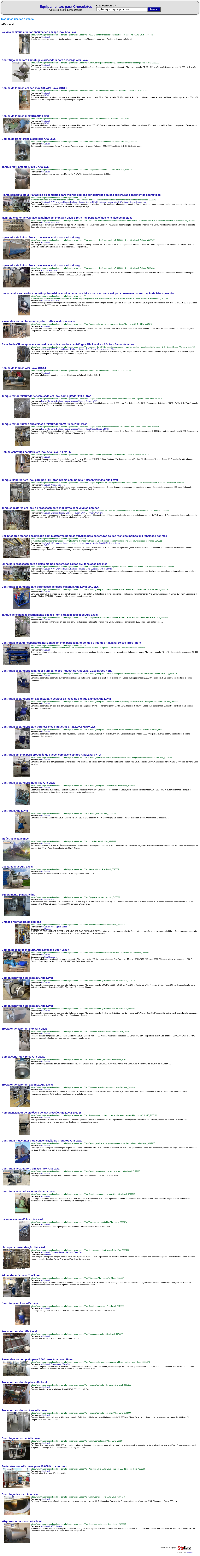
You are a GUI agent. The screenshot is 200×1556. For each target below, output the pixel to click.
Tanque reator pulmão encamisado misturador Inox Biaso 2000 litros (44, 424)
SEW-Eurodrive (50, 957)
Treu (144, 202)
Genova (88, 543)
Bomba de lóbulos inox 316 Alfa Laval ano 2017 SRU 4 (35, 949)
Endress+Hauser (77, 202)
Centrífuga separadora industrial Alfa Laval (28, 782)
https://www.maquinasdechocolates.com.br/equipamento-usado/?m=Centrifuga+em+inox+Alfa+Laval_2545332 (77, 1306)
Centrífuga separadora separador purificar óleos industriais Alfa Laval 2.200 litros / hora (57, 670)
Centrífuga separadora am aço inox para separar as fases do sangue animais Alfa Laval (56, 698)
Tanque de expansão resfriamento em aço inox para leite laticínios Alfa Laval (50, 614)
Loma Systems (92, 569)
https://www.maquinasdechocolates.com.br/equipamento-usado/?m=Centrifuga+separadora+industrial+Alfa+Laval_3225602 (83, 785)
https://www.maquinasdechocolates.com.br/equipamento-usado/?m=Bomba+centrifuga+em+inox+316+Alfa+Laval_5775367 (83, 1008)
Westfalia (66, 1364)
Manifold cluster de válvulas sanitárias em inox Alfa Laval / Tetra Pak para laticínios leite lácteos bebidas (67, 217)
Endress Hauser (62, 202)
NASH (95, 202)
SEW (46, 95)
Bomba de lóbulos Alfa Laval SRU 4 (24, 368)
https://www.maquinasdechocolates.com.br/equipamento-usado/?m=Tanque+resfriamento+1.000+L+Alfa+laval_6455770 (81, 169)
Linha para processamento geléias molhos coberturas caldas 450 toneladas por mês (54, 563)
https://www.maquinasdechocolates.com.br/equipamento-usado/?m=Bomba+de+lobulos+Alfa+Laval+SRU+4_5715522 (81, 371)
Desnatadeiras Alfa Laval (17, 866)
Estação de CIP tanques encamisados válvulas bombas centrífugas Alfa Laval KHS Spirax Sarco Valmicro (68, 344)
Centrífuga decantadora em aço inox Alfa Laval (31, 1168)
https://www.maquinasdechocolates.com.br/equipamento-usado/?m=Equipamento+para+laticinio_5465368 (75, 897)
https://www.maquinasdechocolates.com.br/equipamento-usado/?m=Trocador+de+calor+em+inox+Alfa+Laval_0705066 (81, 1413)
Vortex (114, 349)
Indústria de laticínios (15, 838)
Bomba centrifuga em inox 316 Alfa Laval (27, 977)
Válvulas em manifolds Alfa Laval (22, 1219)
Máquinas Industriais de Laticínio (22, 1521)
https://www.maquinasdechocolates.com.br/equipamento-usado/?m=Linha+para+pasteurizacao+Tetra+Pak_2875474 (80, 1250)
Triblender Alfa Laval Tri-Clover (21, 1275)
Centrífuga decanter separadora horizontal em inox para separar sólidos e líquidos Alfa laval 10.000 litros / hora (71, 642)
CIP (52, 543)
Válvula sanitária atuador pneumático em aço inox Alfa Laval (39, 32)
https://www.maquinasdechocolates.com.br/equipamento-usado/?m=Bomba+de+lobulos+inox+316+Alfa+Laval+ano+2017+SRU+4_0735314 (90, 952)
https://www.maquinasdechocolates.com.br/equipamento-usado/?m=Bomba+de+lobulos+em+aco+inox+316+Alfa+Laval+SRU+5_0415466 (89, 91)
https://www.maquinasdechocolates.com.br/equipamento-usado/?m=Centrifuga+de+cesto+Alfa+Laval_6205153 (78, 1497)
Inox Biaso (90, 429)
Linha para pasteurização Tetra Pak (24, 1247)
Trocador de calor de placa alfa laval (24, 1382)
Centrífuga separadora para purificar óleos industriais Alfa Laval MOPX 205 (49, 726)
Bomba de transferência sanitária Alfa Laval (29, 138)
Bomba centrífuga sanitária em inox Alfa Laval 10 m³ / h (36, 452)
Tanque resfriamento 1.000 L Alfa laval (25, 166)
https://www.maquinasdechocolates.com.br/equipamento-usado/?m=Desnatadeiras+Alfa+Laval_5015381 (75, 869)
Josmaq (59, 1526)
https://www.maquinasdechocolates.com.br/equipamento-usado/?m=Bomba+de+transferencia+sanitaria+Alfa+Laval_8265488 (84, 142)
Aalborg (44, 270)
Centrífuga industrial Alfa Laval (21, 1438)
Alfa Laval (45, 37)
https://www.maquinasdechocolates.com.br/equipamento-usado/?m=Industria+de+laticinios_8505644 (73, 841)
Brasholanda (56, 1364)
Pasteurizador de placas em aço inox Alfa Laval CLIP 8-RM (38, 321)
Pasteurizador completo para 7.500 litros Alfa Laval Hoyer (37, 1359)
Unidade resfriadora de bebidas (21, 921)
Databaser (189, 1553)
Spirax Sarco (135, 202)
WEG (46, 545)
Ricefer (110, 202)
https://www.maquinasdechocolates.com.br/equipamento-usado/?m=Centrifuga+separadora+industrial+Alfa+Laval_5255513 (83, 1194)
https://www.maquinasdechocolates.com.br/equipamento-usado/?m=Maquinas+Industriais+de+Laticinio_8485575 (78, 1524)
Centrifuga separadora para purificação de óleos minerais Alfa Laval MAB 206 (50, 586)
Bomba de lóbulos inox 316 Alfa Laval (25, 116)
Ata (52, 899)
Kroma (88, 202)
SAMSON (118, 202)
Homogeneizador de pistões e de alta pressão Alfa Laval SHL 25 (42, 1112)
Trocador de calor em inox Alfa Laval (24, 1028)
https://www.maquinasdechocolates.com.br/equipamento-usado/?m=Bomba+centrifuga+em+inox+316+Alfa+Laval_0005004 (83, 980)
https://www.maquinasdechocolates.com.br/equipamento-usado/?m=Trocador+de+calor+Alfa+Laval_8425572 (77, 1334)
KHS (87, 349)
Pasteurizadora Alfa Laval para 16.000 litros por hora (34, 1466)
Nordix (89, 401)
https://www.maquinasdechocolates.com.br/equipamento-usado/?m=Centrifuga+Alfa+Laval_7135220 (73, 813)
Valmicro (106, 349)
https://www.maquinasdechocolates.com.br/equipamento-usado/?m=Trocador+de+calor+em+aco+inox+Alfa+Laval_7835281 (83, 1087)
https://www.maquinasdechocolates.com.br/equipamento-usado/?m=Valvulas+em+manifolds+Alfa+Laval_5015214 (79, 1222)
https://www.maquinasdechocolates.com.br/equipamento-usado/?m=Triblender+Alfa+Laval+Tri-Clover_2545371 (78, 1278)
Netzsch (102, 202)
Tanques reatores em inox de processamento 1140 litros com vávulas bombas (50, 508)
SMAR (126, 202)
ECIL (43, 401)
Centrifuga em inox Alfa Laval (20, 1303)
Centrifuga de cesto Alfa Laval (20, 1494)
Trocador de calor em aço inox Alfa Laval (27, 1084)
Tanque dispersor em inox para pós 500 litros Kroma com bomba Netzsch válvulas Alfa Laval (60, 480)
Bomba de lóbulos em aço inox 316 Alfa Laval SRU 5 (34, 88)
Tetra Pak (55, 223)
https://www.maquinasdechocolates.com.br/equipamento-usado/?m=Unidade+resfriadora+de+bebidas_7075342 (78, 924)
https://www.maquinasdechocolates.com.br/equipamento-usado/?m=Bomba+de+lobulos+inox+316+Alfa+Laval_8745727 (81, 119)
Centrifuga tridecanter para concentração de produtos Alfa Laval (42, 1140)
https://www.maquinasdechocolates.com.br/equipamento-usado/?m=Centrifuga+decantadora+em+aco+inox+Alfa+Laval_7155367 (85, 1171)
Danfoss (47, 929)
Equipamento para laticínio (18, 894)
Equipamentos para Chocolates (66, 6)
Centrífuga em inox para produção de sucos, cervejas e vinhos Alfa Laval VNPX (51, 754)
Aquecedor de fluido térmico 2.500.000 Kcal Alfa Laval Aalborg (41, 237)
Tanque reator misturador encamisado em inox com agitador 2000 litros (46, 396)
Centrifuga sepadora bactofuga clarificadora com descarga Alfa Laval (45, 60)
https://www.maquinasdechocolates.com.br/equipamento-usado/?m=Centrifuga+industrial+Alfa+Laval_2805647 (77, 1441)
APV (52, 202)
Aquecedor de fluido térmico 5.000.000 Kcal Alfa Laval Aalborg (41, 265)
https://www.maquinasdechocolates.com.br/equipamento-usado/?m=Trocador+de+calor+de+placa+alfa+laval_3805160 (81, 1385)
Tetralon (90, 513)
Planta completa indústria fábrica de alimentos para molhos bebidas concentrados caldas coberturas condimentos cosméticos (81, 194)
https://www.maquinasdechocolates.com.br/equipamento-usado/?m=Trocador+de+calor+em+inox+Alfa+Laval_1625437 (81, 1031)
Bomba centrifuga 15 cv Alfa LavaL (23, 1056)
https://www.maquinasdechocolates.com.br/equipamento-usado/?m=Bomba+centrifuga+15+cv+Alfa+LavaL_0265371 (80, 1059)
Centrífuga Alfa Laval (15, 810)
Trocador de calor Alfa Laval (19, 1331)
